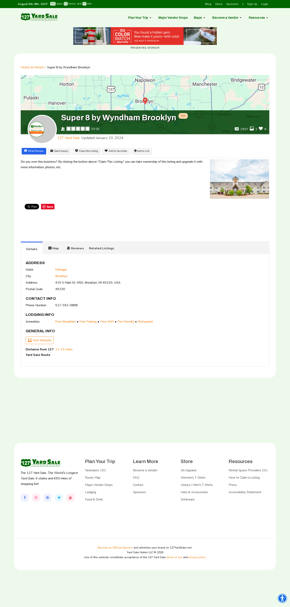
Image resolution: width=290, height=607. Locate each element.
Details (31, 249)
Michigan (61, 269)
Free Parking (88, 321)
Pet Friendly (125, 321)
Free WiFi (107, 321)
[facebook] (25, 498)
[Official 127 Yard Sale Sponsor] (145, 36)
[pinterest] (47, 498)
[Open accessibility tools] (282, 598)
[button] (140, 17)
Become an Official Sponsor (115, 547)
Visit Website (41, 340)
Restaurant (145, 321)
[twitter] (59, 498)
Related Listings (101, 248)
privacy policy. (197, 557)
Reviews (77, 248)
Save (50, 207)
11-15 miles (64, 349)
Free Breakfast (65, 321)
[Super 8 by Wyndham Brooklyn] (239, 179)
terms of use (174, 557)
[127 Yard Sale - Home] (39, 17)
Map (55, 248)
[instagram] (36, 498)
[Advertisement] (145, 226)
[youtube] (70, 498)
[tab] (32, 248)
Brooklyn (61, 276)
